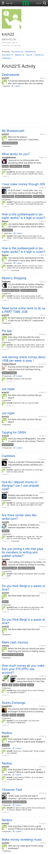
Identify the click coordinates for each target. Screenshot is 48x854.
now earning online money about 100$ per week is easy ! (23, 359)
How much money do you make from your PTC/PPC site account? (23, 669)
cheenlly (6, 793)
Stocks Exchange (13, 702)
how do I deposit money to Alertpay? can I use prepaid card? (20, 485)
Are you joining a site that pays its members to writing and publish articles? (22, 552)
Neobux (7, 732)
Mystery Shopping (14, 278)
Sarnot (5, 221)
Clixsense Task (12, 789)
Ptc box (7, 330)
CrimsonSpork (9, 363)
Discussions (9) (17, 51)
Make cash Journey (15, 642)
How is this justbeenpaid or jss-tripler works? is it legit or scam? (23, 216)
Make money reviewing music (22, 839)
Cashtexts (8, 455)
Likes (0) (29, 55)
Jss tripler (8, 388)
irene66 (5, 522)
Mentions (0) (19, 55)
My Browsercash (13, 130)
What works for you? (16, 153)
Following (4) (6, 58)
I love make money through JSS (23, 184)
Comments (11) (7, 55)
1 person (17, 86)
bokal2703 (7, 706)
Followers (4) (39, 55)
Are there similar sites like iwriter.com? (19, 517)
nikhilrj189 (7, 334)
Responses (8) (30, 51)
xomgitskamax (9, 157)
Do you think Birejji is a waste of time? (23, 587)
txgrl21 (5, 492)
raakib (5, 459)
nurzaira (6, 559)
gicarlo (13, 675)
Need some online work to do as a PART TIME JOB (23, 310)
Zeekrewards (10, 74)
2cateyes (6, 281)
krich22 (5, 78)
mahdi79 (6, 187)
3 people (19, 376)
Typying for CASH (14, 432)
